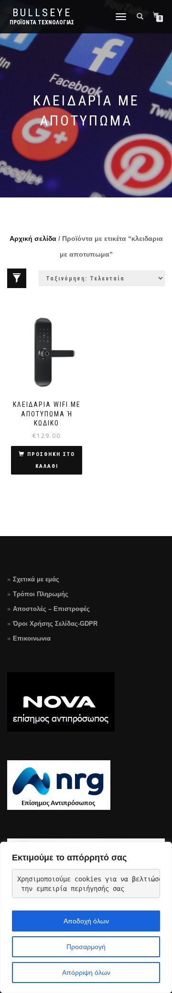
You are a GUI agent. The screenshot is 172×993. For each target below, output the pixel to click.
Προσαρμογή (86, 947)
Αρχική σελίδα (33, 238)
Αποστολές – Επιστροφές (51, 608)
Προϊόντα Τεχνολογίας (42, 22)
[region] (86, 917)
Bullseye (42, 13)
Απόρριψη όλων (86, 972)
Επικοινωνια (32, 638)
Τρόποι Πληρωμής (40, 594)
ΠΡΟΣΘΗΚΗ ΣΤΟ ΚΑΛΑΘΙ (51, 460)
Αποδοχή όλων (86, 921)
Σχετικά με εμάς (36, 579)
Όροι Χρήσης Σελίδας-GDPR (55, 623)
